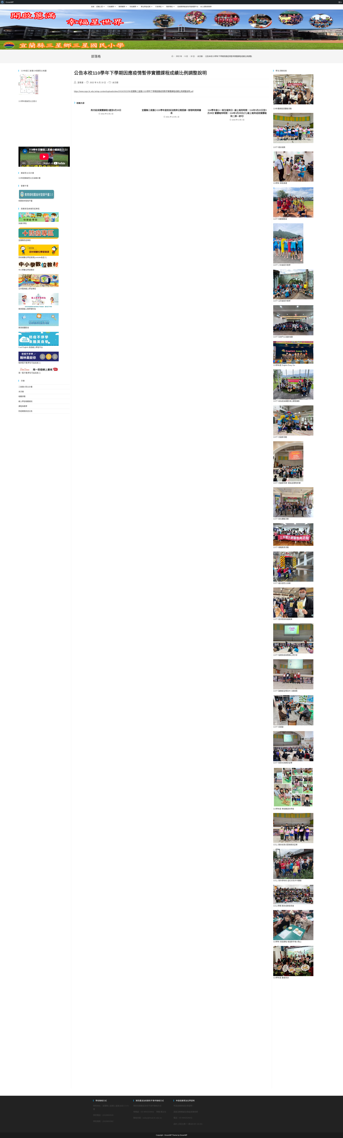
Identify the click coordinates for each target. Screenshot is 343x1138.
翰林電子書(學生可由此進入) (29, 363)
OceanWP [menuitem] (10, 2)
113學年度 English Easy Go (284, 365)
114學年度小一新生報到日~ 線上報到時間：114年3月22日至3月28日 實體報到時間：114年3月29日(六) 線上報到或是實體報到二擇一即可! (237, 113)
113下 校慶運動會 (280, 219)
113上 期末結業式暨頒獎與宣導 (285, 845)
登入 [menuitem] (340, 2)
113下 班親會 (278, 727)
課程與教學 (22, 406)
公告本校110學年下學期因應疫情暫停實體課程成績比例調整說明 (230, 56)
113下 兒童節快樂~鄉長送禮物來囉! (287, 483)
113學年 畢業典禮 (280, 183)
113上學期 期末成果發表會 (283, 906)
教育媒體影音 (23, 328)
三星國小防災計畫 (25, 387)
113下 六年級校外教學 (281, 265)
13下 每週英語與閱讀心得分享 (285, 655)
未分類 (115, 82)
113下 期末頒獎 (279, 147)
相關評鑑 (21, 396)
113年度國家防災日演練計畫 (29, 178)
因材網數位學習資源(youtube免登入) (32, 257)
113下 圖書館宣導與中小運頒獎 (285, 691)
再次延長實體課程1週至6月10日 (106, 110)
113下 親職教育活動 (281, 547)
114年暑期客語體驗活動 (282, 109)
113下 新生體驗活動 (281, 519)
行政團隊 (110, 7)
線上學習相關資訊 (25, 401)
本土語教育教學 (206, 7)
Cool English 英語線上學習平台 (30, 347)
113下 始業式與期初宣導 (282, 763)
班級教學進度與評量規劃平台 (187, 7)
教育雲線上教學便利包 (27, 309)
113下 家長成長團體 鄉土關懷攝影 (286, 401)
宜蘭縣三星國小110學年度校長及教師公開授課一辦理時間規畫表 (171, 111)
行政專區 (158, 7)
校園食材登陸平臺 (25, 201)
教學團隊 (122, 7)
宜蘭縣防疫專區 (24, 240)
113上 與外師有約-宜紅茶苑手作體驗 (287, 880)
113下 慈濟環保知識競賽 (282, 619)
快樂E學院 (22, 223)
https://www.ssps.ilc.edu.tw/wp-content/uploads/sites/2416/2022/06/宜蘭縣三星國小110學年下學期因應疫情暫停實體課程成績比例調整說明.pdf (133, 91)
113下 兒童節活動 (280, 437)
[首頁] (172, 56)
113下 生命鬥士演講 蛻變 (283, 337)
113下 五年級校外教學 (281, 301)
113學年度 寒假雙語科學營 (283, 809)
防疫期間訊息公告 (25, 411)
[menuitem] (2, 2)
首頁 (92, 7)
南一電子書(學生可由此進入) (29, 373)
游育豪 (80, 82)
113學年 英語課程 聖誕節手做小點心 (287, 942)
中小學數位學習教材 (26, 270)
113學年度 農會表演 (281, 978)
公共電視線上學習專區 (27, 289)
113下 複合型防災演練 (281, 583)
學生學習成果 (145, 7)
